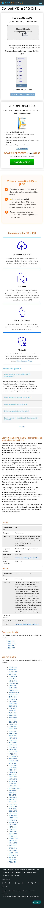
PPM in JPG (13, 708)
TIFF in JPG (13, 706)
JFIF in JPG (13, 781)
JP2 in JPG (12, 711)
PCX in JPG (13, 815)
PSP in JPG (13, 729)
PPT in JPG (13, 836)
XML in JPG (13, 669)
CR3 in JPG (12, 731)
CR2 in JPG (12, 831)
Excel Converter (27, 872)
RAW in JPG (13, 829)
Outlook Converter (19, 869)
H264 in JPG (13, 679)
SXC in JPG (13, 860)
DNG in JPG (13, 824)
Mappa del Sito (6, 891)
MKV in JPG (13, 843)
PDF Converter (8, 869)
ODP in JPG (13, 834)
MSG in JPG (13, 774)
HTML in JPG (13, 690)
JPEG (21, 72)
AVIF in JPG (13, 809)
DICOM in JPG (13, 683)
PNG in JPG (13, 701)
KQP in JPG (13, 738)
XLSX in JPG (13, 672)
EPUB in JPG (13, 855)
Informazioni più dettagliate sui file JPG (27, 624)
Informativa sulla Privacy (24, 361)
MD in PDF (11, 641)
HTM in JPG (13, 850)
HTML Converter (15, 872)
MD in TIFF (11, 648)
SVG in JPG (13, 742)
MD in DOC (11, 646)
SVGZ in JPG (13, 822)
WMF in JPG (13, 799)
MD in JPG (12, 857)
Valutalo (22, 427)
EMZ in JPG (13, 717)
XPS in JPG (13, 754)
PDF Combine (14, 875)
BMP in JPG (13, 704)
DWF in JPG (13, 688)
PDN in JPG (13, 784)
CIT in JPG (12, 720)
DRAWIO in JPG (14, 788)
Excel (21, 68)
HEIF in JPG (13, 806)
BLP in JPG (12, 765)
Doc (20, 65)
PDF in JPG (13, 667)
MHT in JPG (13, 779)
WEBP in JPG (13, 818)
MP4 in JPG (13, 681)
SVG (20, 78)
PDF (20, 62)
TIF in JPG (12, 795)
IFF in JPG (12, 749)
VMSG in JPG (13, 853)
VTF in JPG (12, 674)
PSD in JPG (13, 820)
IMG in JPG (12, 685)
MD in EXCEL (12, 643)
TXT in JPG (12, 697)
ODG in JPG (13, 811)
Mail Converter (30, 869)
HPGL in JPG (13, 752)
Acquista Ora (22, 162)
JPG (20, 85)
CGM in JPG (13, 740)
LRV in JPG (12, 786)
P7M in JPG (13, 777)
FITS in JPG (13, 747)
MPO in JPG (13, 793)
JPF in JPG (12, 763)
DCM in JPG (13, 722)
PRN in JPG (13, 699)
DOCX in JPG (13, 756)
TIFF (20, 82)
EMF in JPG (13, 797)
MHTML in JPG (14, 692)
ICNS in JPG (13, 745)
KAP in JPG (13, 736)
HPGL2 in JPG (13, 761)
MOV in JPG (13, 845)
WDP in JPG (13, 733)
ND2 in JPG (12, 770)
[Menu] (40, 3)
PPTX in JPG (13, 838)
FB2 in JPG (12, 862)
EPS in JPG (13, 848)
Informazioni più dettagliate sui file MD (26, 558)
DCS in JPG (13, 676)
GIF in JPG (12, 802)
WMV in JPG (13, 841)
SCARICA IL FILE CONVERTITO (23, 94)
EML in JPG (13, 772)
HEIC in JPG (13, 804)
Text (20, 75)
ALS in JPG (12, 713)
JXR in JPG (12, 715)
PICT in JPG (13, 813)
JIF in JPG (12, 790)
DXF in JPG (13, 724)
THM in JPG (13, 758)
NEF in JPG (13, 827)
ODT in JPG (13, 726)
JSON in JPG (13, 695)
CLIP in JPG (13, 768)
